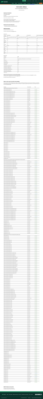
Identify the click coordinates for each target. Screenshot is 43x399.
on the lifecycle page (8, 84)
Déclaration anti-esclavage (15, 394)
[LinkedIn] (39, 394)
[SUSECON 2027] (24, 0)
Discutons (32, 394)
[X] (38, 394)
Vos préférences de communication (25, 394)
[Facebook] (36, 394)
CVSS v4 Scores (5, 55)
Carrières (7, 394)
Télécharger (41, 3)
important (13, 31)
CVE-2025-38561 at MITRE (7, 14)
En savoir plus (19, 394)
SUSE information (7, 28)
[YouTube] (35, 394)
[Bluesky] (41, 394)
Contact (37, 3)
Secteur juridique (10, 394)
